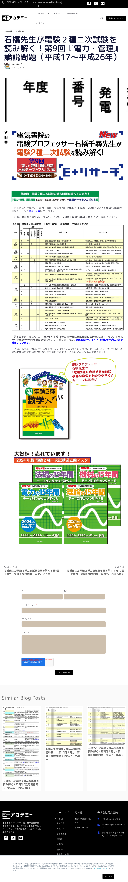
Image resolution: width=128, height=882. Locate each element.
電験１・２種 (62, 853)
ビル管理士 (61, 833)
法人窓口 (57, 13)
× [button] (121, 860)
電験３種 (60, 823)
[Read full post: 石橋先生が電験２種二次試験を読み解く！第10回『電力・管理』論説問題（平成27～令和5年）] (64, 726)
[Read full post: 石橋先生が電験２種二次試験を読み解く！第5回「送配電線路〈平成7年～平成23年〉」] (21, 742)
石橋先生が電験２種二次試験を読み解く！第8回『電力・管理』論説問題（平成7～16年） (32, 572)
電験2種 (8, 31)
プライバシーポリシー (101, 868)
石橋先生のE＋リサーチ (25, 31)
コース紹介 (41, 13)
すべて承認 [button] (108, 876)
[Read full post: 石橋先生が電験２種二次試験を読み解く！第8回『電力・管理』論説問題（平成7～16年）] (106, 726)
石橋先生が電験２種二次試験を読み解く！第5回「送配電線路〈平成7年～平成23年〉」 (21, 784)
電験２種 (60, 828)
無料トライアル (82, 827)
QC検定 (59, 839)
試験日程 (71, 13)
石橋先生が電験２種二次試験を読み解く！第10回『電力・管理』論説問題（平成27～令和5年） (95, 572)
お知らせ (40, 23)
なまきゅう (17, 64)
